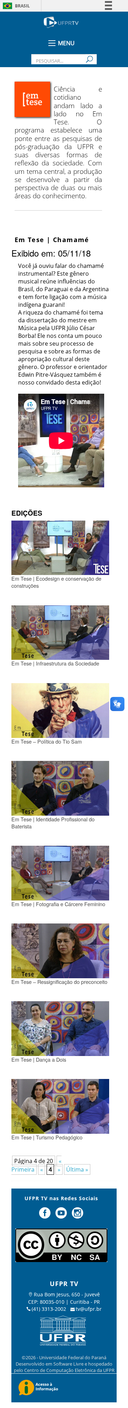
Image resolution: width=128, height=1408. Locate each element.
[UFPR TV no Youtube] (62, 1216)
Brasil (22, 6)
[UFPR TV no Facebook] (46, 1216)
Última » (77, 1169)
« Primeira (36, 1165)
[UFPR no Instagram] (77, 1216)
